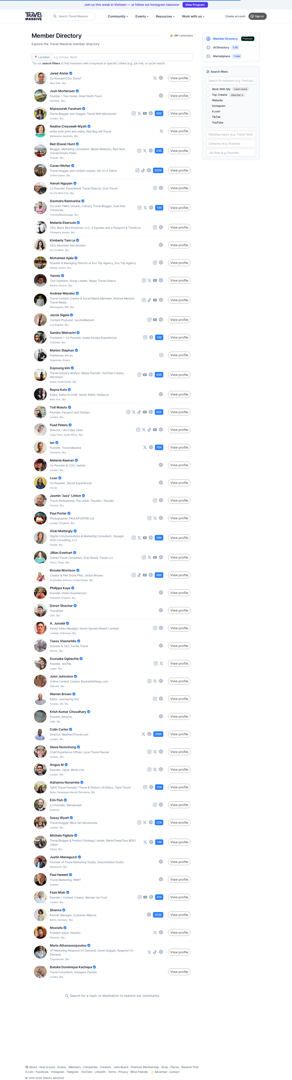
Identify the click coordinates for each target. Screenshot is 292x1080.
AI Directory (225, 47)
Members (75, 1067)
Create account (235, 16)
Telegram (73, 1071)
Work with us (192, 16)
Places (174, 1067)
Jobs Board (120, 1067)
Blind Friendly (139, 1071)
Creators (105, 1067)
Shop (164, 1067)
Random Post (190, 1067)
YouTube (86, 1071)
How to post (47, 1067)
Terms (112, 1071)
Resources (164, 16)
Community (117, 16)
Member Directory (233, 38)
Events (140, 16)
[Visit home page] (33, 16)
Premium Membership (145, 1067)
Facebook (42, 1071)
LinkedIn (100, 1071)
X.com (29, 1071)
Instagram (57, 1071)
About (33, 1067)
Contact (174, 1071)
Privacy (123, 1071)
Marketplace (226, 56)
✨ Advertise (158, 1071)
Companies (90, 1067)
